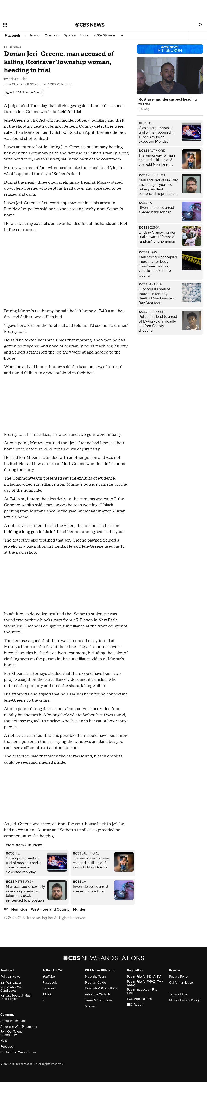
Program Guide (95, 982)
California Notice (181, 982)
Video (84, 35)
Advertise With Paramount (18, 1026)
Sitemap (90, 1006)
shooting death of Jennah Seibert (46, 126)
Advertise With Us (97, 994)
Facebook (50, 982)
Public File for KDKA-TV (144, 976)
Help (3, 1040)
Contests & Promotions (101, 988)
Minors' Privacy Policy (184, 1000)
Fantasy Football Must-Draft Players (16, 997)
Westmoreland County (50, 909)
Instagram (49, 988)
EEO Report (135, 1004)
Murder (79, 909)
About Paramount (12, 1020)
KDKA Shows (103, 35)
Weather (51, 35)
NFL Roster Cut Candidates (11, 989)
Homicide (19, 909)
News (34, 35)
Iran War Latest (10, 982)
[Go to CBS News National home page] (90, 25)
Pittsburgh (12, 36)
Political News (10, 976)
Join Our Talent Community (11, 1033)
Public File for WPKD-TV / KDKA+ (145, 983)
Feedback (7, 1046)
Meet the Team (95, 976)
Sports (69, 35)
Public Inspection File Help (142, 991)
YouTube (49, 976)
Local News (12, 46)
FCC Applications (139, 998)
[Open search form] (200, 24)
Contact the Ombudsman (18, 1052)
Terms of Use (178, 994)
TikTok (47, 994)
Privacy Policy (179, 976)
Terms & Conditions (98, 1000)
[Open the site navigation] (32, 25)
